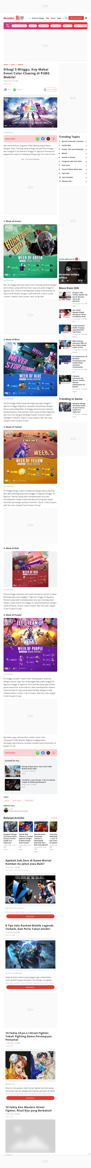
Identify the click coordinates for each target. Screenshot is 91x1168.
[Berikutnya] (57, 831)
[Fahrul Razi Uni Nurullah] (6, 810)
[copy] (53, 139)
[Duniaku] (14, 18)
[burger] (86, 18)
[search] (65, 18)
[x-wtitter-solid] (48, 138)
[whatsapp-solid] (37, 138)
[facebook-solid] (43, 138)
